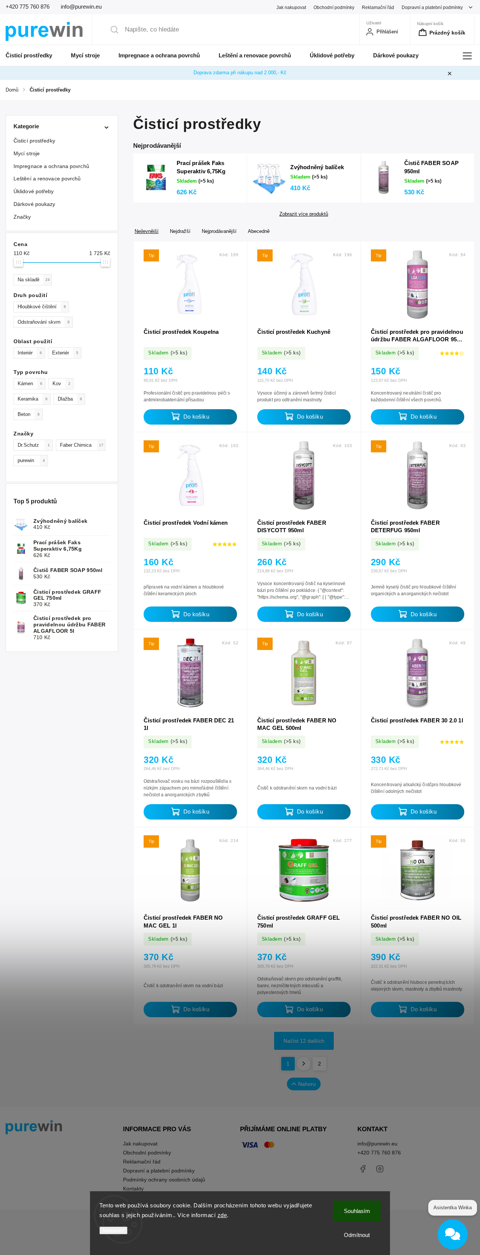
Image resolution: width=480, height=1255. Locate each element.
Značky (22, 217)
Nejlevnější (147, 231)
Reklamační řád (378, 7)
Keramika (33, 399)
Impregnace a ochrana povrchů (51, 166)
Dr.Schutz (34, 445)
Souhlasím (357, 1211)
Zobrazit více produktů (303, 214)
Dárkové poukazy (35, 204)
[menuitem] (34, 55)
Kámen (30, 383)
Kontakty (133, 1189)
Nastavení (113, 1230)
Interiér (30, 353)
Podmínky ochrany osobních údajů (164, 1180)
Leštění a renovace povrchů (47, 179)
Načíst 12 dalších (304, 1041)
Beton (29, 414)
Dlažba (70, 399)
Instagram (380, 1168)
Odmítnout (357, 1235)
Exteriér (65, 353)
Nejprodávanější (219, 231)
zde (222, 1215)
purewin (31, 460)
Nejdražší (180, 231)
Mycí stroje (27, 153)
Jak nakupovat (291, 7)
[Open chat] (453, 1234)
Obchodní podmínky (334, 7)
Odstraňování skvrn (44, 322)
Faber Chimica (82, 445)
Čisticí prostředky (34, 141)
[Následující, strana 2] (303, 1063)
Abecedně (259, 231)
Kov (61, 383)
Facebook (363, 1168)
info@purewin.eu (377, 1144)
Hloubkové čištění (42, 306)
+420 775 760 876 (379, 1153)
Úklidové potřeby (34, 191)
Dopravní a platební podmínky (432, 7)
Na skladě (34, 279)
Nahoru (307, 1084)
